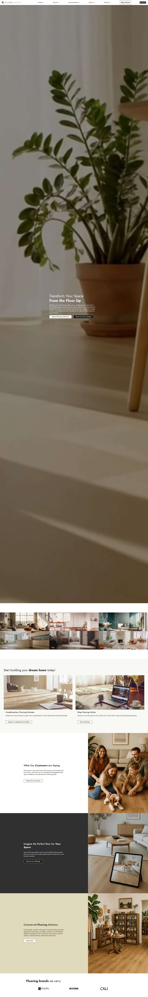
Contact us (106, 2)
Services (55, 2)
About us (91, 2)
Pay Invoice (143, 2)
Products (40, 2)
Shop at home (125, 2)
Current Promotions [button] (73, 2)
